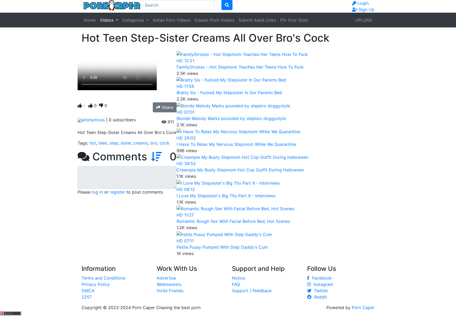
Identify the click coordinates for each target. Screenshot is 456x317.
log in (97, 192)
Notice (238, 278)
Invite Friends (170, 290)
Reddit (319, 297)
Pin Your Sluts (294, 20)
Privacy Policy (96, 284)
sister (126, 143)
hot (92, 143)
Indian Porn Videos (171, 20)
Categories (133, 20)
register (117, 192)
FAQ (236, 284)
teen (102, 143)
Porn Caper (363, 307)
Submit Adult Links (257, 20)
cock (164, 143)
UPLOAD (363, 20)
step (114, 143)
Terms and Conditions (103, 278)
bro (153, 143)
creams (141, 143)
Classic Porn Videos (214, 20)
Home (90, 20)
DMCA (88, 290)
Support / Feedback (252, 290)
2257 (87, 297)
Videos (107, 20)
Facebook (320, 278)
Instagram (322, 284)
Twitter (319, 290)
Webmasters (169, 284)
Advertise (166, 278)
